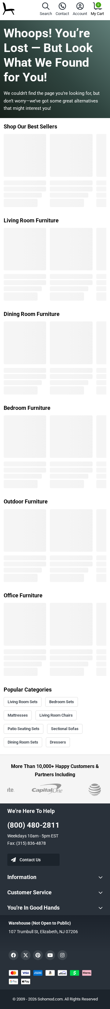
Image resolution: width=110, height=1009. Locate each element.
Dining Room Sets (23, 742)
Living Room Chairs (56, 715)
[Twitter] (26, 955)
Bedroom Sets (61, 701)
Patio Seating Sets (23, 728)
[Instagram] (62, 955)
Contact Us (30, 859)
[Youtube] (50, 955)
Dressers (58, 742)
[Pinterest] (38, 955)
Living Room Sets (23, 701)
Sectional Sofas (65, 728)
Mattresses (18, 715)
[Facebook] (13, 955)
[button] (46, 9)
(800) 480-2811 (33, 825)
